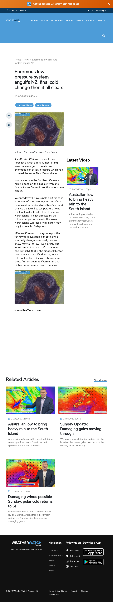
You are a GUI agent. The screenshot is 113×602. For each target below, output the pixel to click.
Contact (84, 591)
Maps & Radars (60, 20)
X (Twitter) (75, 556)
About (90, 10)
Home (18, 59)
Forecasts (38, 20)
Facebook (74, 550)
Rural (102, 20)
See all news (100, 380)
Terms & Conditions (58, 591)
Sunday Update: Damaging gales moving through (80, 429)
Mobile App (101, 10)
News (79, 20)
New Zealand (43, 105)
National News (24, 105)
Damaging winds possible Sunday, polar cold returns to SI (30, 501)
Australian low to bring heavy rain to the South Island (81, 201)
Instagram (74, 561)
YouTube (74, 566)
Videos (90, 20)
